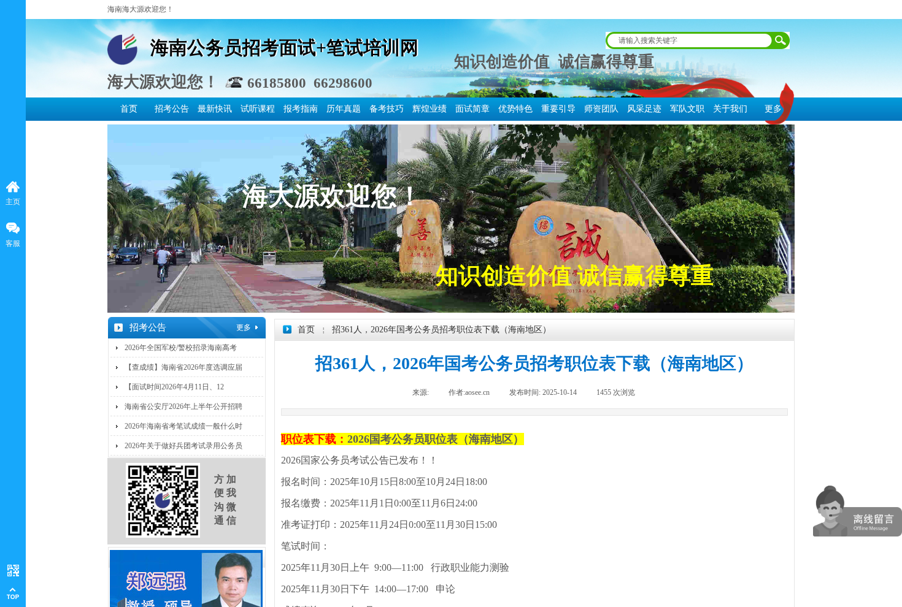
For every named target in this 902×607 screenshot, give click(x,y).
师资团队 (601, 108)
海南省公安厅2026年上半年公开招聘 (183, 406)
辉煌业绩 (429, 108)
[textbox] (688, 40)
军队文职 (687, 108)
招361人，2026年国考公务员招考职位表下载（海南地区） (441, 329)
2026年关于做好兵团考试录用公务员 (183, 445)
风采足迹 (644, 108)
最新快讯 (215, 108)
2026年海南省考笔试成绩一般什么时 (183, 426)
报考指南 (300, 108)
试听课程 (258, 108)
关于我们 (730, 108)
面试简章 (472, 108)
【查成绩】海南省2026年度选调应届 (183, 367)
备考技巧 (386, 108)
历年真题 (343, 108)
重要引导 (558, 108)
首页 (128, 108)
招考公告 (172, 108)
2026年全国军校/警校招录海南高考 (181, 347)
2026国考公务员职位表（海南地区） (435, 439)
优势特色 (515, 108)
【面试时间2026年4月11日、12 (174, 387)
